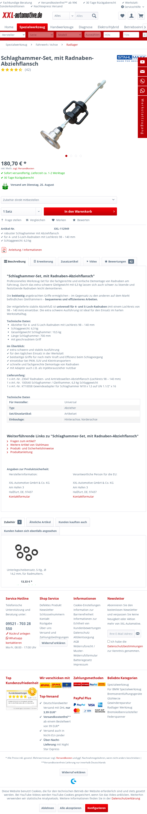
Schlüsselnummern (52, 614)
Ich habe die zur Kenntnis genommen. (125, 646)
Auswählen (93, 34)
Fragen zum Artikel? (23, 441)
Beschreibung (16, 261)
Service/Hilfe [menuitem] (132, 7)
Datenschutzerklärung (126, 798)
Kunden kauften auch (73, 522)
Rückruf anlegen (19, 633)
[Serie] (41, 35)
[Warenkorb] (141, 16)
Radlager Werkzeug (119, 707)
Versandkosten (64, 758)
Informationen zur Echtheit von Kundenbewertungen (87, 623)
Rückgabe (46, 623)
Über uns (45, 628)
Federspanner (116, 716)
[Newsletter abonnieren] (137, 633)
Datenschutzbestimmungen (125, 646)
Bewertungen (120, 261)
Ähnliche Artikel (40, 522)
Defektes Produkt (50, 605)
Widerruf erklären (53, 643)
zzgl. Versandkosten (23, 168)
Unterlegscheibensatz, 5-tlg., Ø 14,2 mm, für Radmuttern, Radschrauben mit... (26, 572)
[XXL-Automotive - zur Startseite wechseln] (22, 16)
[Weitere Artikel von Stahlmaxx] (131, 61)
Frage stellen (13, 220)
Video (93, 261)
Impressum (81, 664)
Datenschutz (82, 632)
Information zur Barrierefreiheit (84, 612)
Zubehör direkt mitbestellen (21, 200)
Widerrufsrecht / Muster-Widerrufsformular (86, 650)
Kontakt (44, 619)
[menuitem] (75, 16)
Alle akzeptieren (70, 808)
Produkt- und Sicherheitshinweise (32, 448)
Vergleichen (37, 220)
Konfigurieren (96, 808)
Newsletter (47, 610)
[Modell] (69, 35)
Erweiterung (44, 261)
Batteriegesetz (83, 660)
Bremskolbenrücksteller (122, 712)
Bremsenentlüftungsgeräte (124, 694)
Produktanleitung (21, 452)
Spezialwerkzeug (118, 684)
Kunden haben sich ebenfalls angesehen (30, 531)
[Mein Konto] (131, 16)
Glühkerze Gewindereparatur (119, 701)
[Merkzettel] (122, 16)
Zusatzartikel (69, 261)
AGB (76, 641)
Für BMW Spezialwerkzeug (124, 689)
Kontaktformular (19, 496)
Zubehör (12, 522)
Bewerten (83, 220)
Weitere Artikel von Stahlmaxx (29, 445)
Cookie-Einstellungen (87, 605)
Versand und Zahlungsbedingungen (54, 635)
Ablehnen (47, 808)
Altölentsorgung (84, 637)
